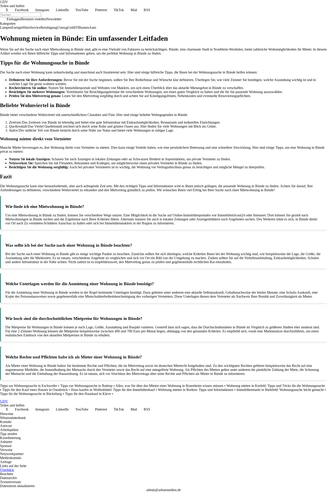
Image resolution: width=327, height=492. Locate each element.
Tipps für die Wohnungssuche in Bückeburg (31, 394)
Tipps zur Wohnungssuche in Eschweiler (28, 386)
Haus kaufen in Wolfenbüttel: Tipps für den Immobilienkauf (113, 390)
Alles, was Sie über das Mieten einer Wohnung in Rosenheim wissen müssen (169, 386)
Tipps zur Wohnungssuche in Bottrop (86, 386)
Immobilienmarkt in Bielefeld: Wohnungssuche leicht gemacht (280, 390)
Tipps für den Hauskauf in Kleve (88, 394)
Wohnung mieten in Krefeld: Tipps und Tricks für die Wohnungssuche (275, 386)
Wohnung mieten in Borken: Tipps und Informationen (195, 390)
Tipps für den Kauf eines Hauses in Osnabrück (35, 390)
